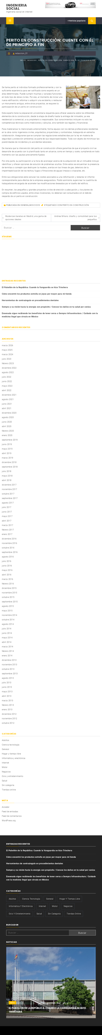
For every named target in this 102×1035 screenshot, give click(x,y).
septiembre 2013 (10, 673)
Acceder (5, 807)
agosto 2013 (8, 678)
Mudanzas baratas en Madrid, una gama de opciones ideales (26, 218)
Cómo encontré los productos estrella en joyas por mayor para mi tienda (37, 294)
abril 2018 (6, 480)
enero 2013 (7, 709)
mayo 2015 (7, 610)
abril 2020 (6, 426)
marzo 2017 (7, 525)
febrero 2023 (8, 363)
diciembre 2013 (9, 660)
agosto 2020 (8, 417)
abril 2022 (6, 390)
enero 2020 (7, 435)
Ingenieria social (16, 7)
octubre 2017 (8, 494)
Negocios (34, 205)
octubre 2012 (8, 723)
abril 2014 (6, 642)
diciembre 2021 (9, 395)
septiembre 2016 (10, 552)
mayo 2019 (7, 449)
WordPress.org (9, 820)
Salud (4, 781)
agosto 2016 (8, 557)
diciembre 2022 (9, 368)
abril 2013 (6, 696)
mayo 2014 (7, 637)
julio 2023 (6, 359)
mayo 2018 (7, 476)
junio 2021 (7, 404)
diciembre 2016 (9, 539)
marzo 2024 (7, 354)
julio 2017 (6, 507)
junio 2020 (7, 422)
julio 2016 (6, 561)
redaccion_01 (21, 53)
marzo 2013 (7, 700)
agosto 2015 (8, 606)
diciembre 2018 (9, 462)
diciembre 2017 (9, 485)
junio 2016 (7, 566)
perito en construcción (31, 107)
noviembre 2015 (9, 592)
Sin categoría (8, 785)
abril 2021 (6, 408)
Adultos (5, 740)
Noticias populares (77, 21)
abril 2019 (6, 453)
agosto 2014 (8, 624)
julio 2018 (6, 471)
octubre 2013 (8, 669)
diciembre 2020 (9, 413)
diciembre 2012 (9, 714)
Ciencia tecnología (10, 745)
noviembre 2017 (9, 489)
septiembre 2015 (10, 601)
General (24, 205)
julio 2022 (6, 377)
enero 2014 (7, 655)
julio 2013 (6, 682)
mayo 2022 (7, 386)
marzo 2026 (7, 345)
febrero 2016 (8, 583)
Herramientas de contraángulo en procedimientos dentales (30, 300)
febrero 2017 (8, 530)
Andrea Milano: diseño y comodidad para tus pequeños (75, 218)
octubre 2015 (8, 597)
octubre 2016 (8, 548)
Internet (5, 763)
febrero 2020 (8, 431)
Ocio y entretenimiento (12, 776)
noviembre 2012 (9, 718)
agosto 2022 (8, 372)
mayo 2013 (7, 691)
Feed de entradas (10, 811)
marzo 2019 (7, 458)
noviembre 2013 (9, 664)
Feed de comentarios (12, 816)
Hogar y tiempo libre (11, 754)
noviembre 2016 (9, 543)
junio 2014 (7, 633)
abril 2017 (6, 521)
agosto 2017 (8, 503)
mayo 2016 (7, 570)
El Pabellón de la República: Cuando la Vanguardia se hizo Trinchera (35, 287)
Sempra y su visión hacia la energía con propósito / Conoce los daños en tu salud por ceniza (46, 307)
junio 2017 (7, 512)
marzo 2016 (7, 579)
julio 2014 (6, 628)
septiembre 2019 (10, 440)
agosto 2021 (8, 399)
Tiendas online (9, 790)
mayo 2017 (7, 516)
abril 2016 (6, 575)
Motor (4, 767)
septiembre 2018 (10, 467)
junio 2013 (7, 687)
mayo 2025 (7, 350)
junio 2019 (7, 444)
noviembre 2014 (9, 615)
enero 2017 (7, 534)
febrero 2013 (8, 705)
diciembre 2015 (9, 588)
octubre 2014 (8, 619)
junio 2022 (7, 381)
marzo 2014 (7, 646)
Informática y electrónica (13, 758)
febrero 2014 (8, 651)
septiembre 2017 (10, 498)
